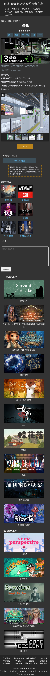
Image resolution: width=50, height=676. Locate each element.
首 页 (7, 8)
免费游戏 (39, 11)
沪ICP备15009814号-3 (25, 674)
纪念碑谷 (6, 663)
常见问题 (13, 671)
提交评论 (6, 269)
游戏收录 (23, 671)
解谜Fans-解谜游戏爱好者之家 (23, 3)
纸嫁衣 (31, 661)
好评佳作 (9, 11)
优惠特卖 (9, 14)
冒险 (10, 35)
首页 (3, 21)
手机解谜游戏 (19, 658)
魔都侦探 (18, 663)
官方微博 (32, 671)
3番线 (9, 21)
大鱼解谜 (15, 8)
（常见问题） (14, 156)
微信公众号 (43, 671)
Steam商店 (19, 160)
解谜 (17, 35)
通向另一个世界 (31, 663)
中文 (40, 35)
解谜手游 (26, 8)
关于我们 (3, 671)
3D (34, 35)
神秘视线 (6, 661)
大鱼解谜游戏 (6, 658)
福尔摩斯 (43, 663)
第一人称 (25, 35)
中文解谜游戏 (31, 658)
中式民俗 (36, 8)
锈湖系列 (18, 661)
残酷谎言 (43, 661)
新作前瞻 (29, 11)
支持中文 (19, 11)
